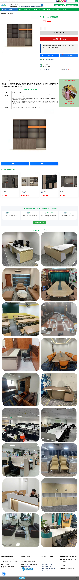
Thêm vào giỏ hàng (59, 32)
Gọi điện (70, 55)
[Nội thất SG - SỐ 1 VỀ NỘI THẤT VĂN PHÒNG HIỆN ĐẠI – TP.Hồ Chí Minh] (4, 5)
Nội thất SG (27, 566)
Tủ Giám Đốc (10, 13)
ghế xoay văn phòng (21, 6)
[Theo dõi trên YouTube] (63, 1)
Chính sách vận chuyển (47, 566)
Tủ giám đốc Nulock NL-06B (46, 192)
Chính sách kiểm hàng (46, 570)
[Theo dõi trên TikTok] (58, 1)
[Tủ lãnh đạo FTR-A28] (69, 181)
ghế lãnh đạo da (34, 6)
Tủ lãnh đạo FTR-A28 (64, 192)
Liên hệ (64, 9)
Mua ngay (59, 38)
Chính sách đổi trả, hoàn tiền (48, 562)
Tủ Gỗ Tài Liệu (42, 9)
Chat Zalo (50, 55)
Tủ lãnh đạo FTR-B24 (6, 192)
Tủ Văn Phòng (3, 13)
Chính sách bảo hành (46, 560)
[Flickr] (65, 1)
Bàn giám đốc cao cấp (22, 9)
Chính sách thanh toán (47, 564)
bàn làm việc (39, 6)
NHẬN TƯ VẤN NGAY (39, 222)
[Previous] (1, 185)
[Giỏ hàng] (76, 1)
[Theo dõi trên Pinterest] (61, 1)
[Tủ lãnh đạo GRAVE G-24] (29, 181)
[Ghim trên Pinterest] (68, 69)
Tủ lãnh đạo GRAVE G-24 (26, 192)
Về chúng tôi (58, 9)
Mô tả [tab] (2, 80)
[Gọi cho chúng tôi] (60, 1)
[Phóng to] (2, 52)
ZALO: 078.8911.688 (69, 103)
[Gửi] (42, 5)
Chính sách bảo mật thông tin (48, 568)
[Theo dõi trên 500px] (66, 1)
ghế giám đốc (27, 6)
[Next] (78, 185)
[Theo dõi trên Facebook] (56, 1)
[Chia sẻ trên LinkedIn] (70, 69)
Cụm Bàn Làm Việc (50, 9)
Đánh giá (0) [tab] (7, 80)
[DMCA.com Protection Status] (22, 578)
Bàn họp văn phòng (33, 9)
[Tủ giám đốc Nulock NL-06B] (49, 181)
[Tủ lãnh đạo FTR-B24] (10, 181)
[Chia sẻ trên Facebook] (66, 69)
